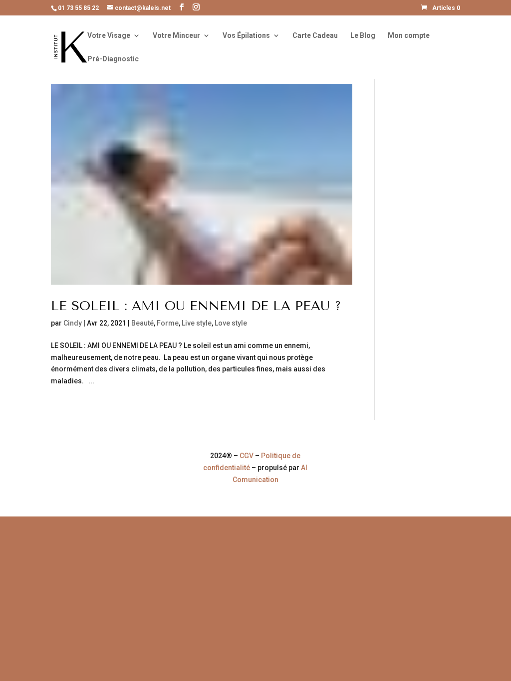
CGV (247, 456)
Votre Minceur (176, 35)
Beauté (142, 323)
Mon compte (409, 35)
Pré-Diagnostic (113, 59)
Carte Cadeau (315, 35)
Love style (231, 323)
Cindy (72, 323)
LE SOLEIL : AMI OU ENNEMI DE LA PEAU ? (196, 306)
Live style (197, 323)
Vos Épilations (246, 35)
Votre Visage (108, 35)
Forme (168, 323)
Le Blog (362, 35)
